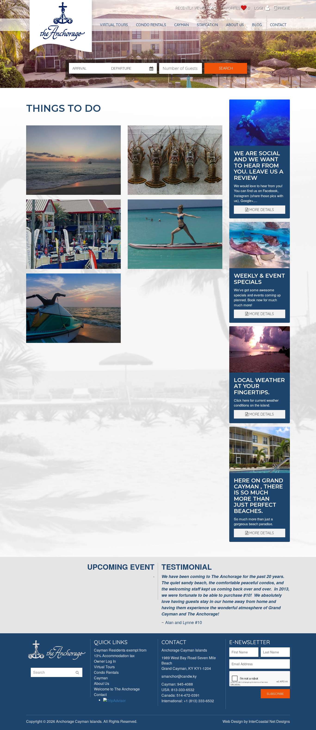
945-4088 (185, 684)
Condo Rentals (151, 24)
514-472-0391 (188, 695)
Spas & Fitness (175, 234)
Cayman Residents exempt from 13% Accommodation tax (120, 652)
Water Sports (73, 308)
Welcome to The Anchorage (117, 689)
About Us (235, 24)
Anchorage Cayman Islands (61, 28)
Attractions (73, 160)
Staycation (207, 24)
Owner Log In (105, 661)
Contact (278, 24)
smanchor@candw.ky (179, 676)
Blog (257, 24)
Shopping (73, 234)
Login (260, 8)
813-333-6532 (182, 689)
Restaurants (175, 160)
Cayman (181, 24)
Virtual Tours (114, 24)
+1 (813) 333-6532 (199, 700)
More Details (261, 209)
